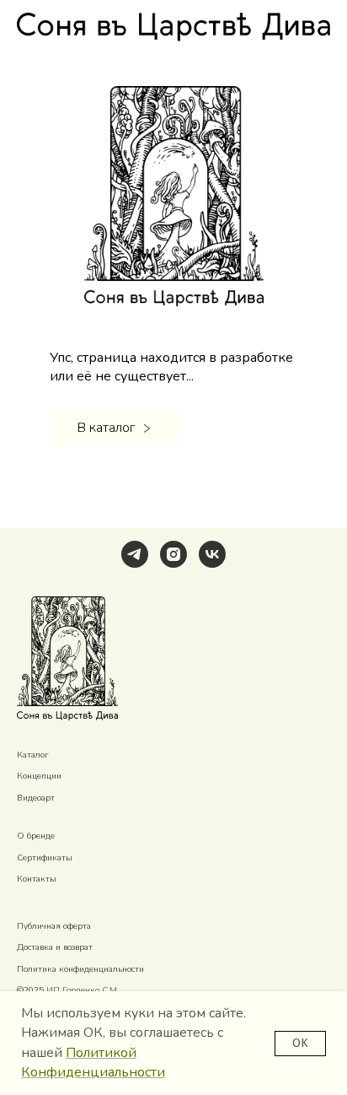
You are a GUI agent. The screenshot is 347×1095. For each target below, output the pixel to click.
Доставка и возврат (55, 947)
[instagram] (173, 554)
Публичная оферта (54, 926)
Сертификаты (44, 858)
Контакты (36, 879)
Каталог (33, 755)
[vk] (212, 554)
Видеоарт (36, 798)
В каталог (106, 427)
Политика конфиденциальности (80, 969)
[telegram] (134, 554)
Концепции (39, 776)
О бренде (36, 836)
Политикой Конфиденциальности (93, 1063)
